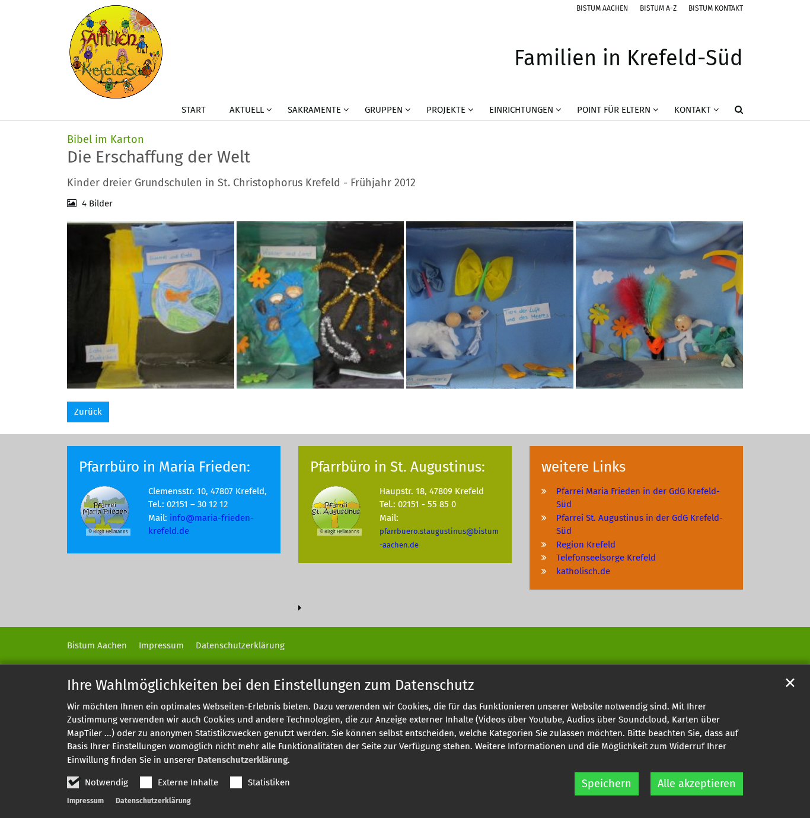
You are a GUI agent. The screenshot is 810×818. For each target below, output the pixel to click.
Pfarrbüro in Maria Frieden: (164, 467)
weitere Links (583, 467)
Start (193, 109)
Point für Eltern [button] (613, 109)
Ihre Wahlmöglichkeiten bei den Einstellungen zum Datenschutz (270, 685)
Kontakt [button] (692, 109)
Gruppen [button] (384, 109)
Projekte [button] (445, 109)
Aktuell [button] (246, 109)
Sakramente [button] (314, 109)
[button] (731, 112)
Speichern (607, 783)
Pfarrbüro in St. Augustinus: (397, 467)
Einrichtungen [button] (521, 109)
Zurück (88, 411)
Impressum (85, 801)
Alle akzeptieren (697, 783)
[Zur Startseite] (116, 52)
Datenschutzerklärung (242, 760)
